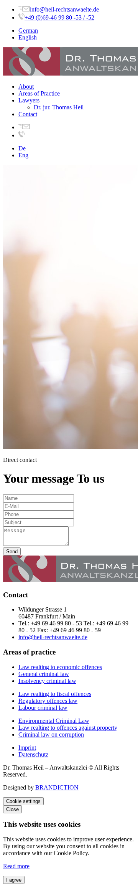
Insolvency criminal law (47, 681)
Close (12, 809)
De (22, 148)
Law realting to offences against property (67, 727)
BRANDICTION (57, 787)
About (26, 86)
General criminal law (43, 674)
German (28, 30)
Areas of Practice (39, 93)
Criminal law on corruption (51, 734)
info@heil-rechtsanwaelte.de (64, 9)
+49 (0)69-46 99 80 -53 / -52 (59, 17)
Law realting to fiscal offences (54, 694)
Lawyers (28, 100)
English (27, 37)
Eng (23, 155)
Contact (27, 114)
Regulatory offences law (47, 700)
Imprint (27, 747)
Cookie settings (23, 801)
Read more (16, 866)
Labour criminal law (42, 707)
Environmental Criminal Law (53, 720)
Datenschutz (33, 754)
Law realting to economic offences (60, 667)
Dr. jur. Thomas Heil (59, 107)
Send (12, 551)
